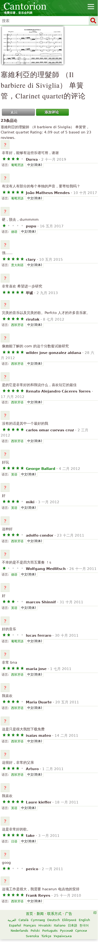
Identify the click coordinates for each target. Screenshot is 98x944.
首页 (29, 914)
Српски (81, 930)
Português (50, 930)
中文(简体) (34, 165)
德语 (14, 232)
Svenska (32, 936)
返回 (14, 112)
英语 (14, 474)
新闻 (40, 914)
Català (23, 920)
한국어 (84, 925)
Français (29, 925)
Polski (35, 930)
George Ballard (40, 469)
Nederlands (19, 930)
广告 (68, 914)
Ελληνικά (69, 920)
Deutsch (53, 920)
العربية (12, 920)
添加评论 (52, 112)
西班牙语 (17, 325)
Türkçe (46, 936)
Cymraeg (38, 920)
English (84, 920)
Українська (63, 936)
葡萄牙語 (17, 165)
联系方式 (54, 914)
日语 (14, 841)
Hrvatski (44, 925)
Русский (66, 930)
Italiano (59, 925)
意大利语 (17, 265)
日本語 (72, 925)
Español (15, 925)
